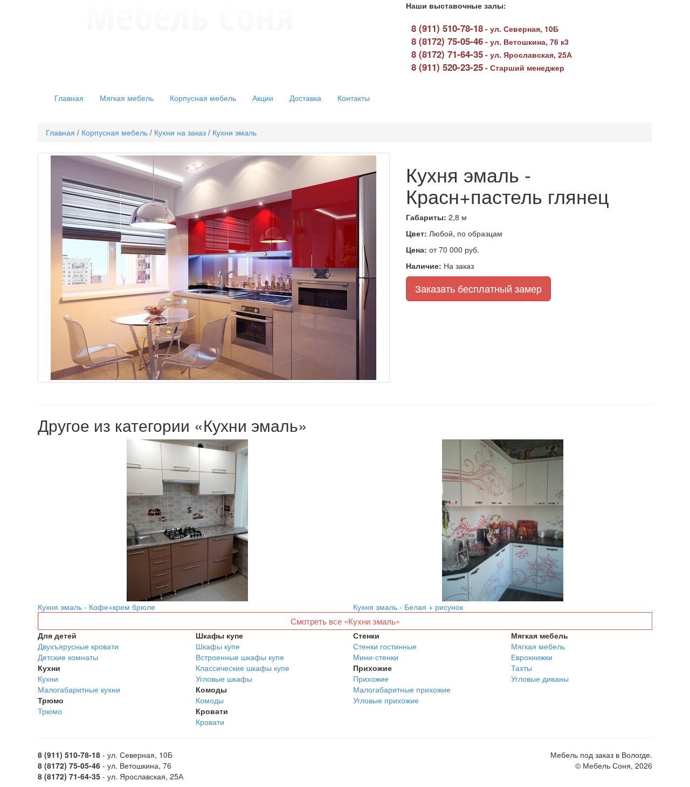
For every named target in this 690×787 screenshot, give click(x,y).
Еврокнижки (532, 657)
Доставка (305, 97)
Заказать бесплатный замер (478, 288)
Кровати (210, 721)
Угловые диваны (540, 678)
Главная (69, 97)
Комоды (210, 700)
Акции (262, 97)
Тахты (521, 667)
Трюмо (50, 710)
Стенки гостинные (385, 646)
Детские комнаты (68, 657)
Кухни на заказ (180, 132)
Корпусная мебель (203, 97)
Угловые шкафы (224, 678)
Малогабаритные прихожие (402, 689)
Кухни (48, 678)
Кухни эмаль (234, 132)
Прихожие (371, 678)
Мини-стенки (375, 657)
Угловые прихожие (386, 700)
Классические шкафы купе (242, 667)
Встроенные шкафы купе (240, 657)
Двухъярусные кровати (78, 646)
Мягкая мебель (127, 97)
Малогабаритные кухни (79, 689)
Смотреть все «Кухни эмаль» (345, 621)
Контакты (353, 97)
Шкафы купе (218, 646)
